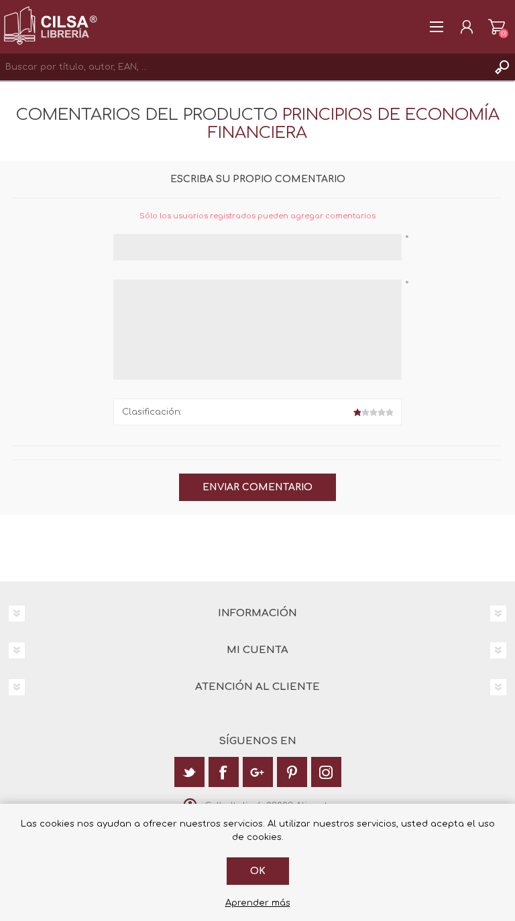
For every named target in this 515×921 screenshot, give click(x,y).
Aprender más (257, 903)
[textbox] (244, 67)
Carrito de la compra (496, 27)
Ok (258, 871)
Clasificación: (152, 412)
